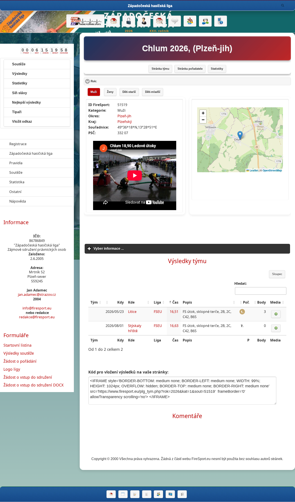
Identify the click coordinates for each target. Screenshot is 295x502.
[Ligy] (182, 494)
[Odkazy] (159, 21)
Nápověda (37, 201)
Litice (132, 311)
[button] (100, 302)
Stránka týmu (160, 68)
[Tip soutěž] (158, 494)
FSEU (158, 311)
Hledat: (240, 283)
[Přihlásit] (128, 21)
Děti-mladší (152, 91)
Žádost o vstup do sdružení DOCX (33, 385)
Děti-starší (129, 91)
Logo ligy (11, 369)
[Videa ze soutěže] (170, 494)
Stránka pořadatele (190, 68)
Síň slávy (19, 93)
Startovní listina (17, 345)
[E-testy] (190, 21)
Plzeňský (124, 121)
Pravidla (35, 163)
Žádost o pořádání (19, 361)
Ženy (110, 91)
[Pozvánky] (123, 494)
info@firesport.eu (36, 308)
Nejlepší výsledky (26, 102)
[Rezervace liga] (135, 494)
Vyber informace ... (129, 248)
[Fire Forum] (205, 21)
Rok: (110, 81)
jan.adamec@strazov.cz (37, 294)
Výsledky (19, 74)
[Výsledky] (146, 494)
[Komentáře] (174, 21)
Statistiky (217, 68)
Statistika (36, 182)
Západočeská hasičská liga (41, 153)
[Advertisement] (187, 228)
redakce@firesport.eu (37, 317)
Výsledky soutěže (18, 353)
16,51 (174, 311)
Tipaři (16, 112)
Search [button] (282, 5)
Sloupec (277, 274)
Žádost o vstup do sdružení (27, 377)
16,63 (174, 325)
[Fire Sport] (85, 21)
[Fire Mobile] (220, 21)
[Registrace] (144, 21)
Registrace (18, 144)
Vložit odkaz (22, 121)
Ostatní (35, 191)
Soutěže (18, 64)
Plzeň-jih (124, 116)
